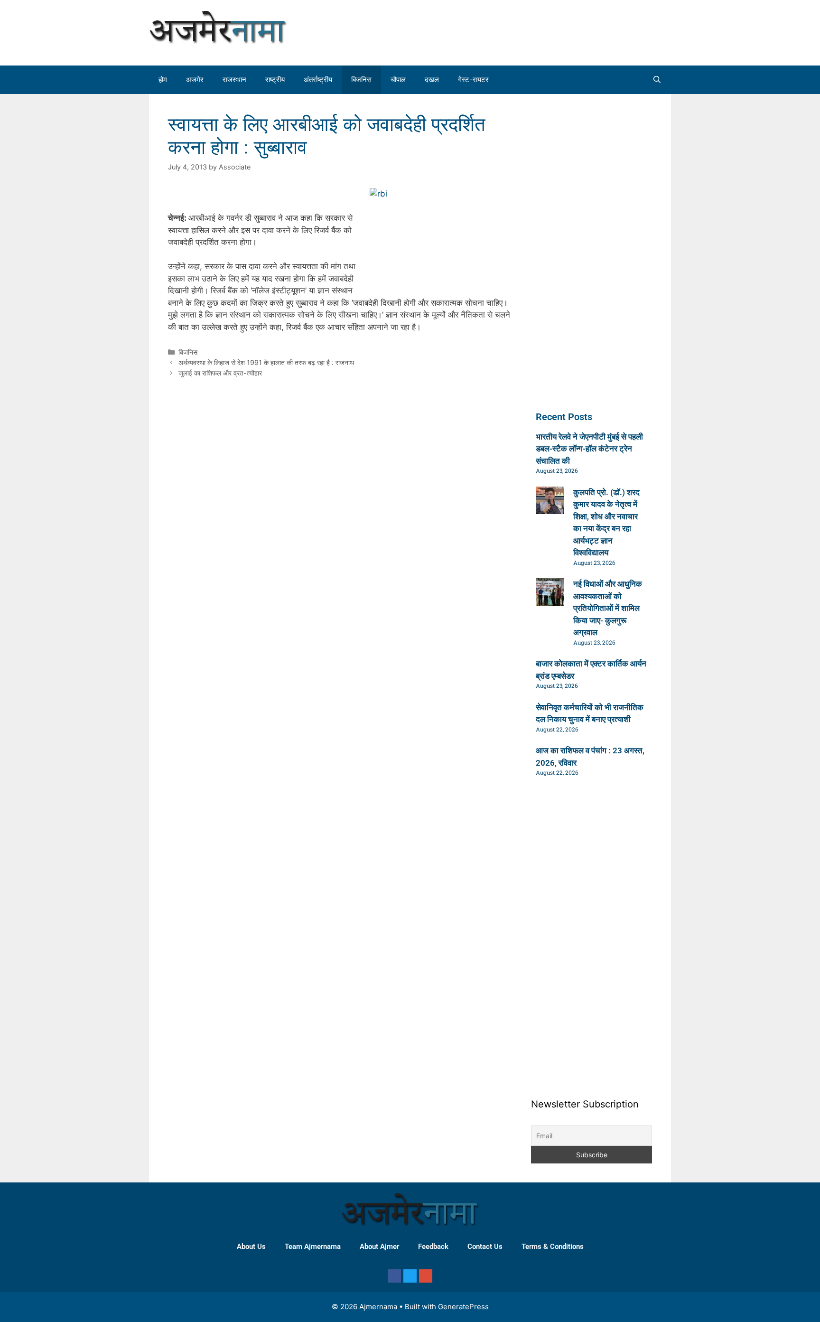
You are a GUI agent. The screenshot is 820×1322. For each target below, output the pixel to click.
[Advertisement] (582, 30)
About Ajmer (379, 1246)
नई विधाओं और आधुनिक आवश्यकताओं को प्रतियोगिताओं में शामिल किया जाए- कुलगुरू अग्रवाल (607, 608)
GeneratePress (463, 1306)
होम (162, 79)
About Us (251, 1246)
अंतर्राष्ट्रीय (318, 79)
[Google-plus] (425, 1276)
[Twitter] (410, 1276)
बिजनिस (361, 79)
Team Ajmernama (313, 1246)
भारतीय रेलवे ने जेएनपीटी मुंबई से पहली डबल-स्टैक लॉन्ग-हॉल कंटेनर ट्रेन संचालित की (589, 449)
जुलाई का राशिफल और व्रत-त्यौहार (220, 373)
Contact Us (485, 1246)
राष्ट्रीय (275, 79)
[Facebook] (394, 1276)
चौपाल (398, 79)
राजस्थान (234, 79)
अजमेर (195, 79)
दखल (432, 79)
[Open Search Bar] (657, 80)
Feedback (433, 1246)
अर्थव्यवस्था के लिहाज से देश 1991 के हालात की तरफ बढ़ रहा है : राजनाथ (266, 362)
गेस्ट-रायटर (473, 79)
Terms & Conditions (553, 1246)
